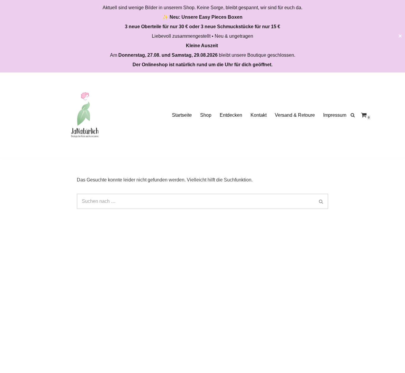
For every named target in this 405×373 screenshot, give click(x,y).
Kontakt (259, 115)
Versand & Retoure (295, 115)
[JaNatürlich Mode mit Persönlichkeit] (85, 115)
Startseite (182, 115)
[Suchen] (352, 115)
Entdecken (231, 115)
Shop (205, 115)
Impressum (334, 115)
